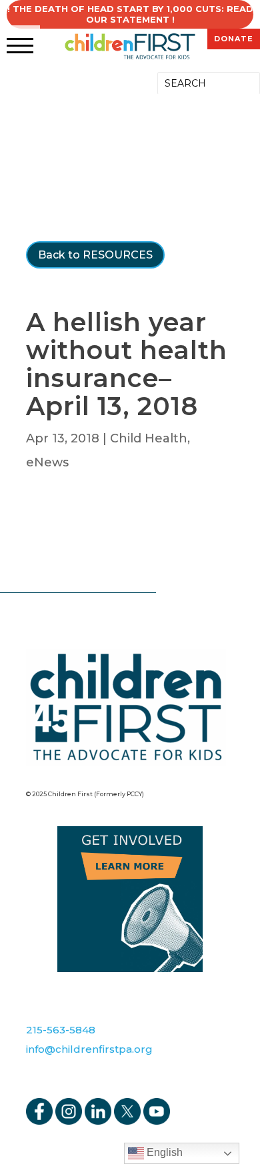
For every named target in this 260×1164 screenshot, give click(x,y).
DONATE (233, 38)
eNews (47, 462)
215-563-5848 (60, 1029)
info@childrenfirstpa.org (89, 1049)
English (163, 1152)
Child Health (148, 438)
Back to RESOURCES (95, 255)
